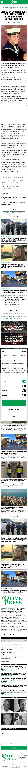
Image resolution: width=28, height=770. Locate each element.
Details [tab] (14, 355)
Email (3, 733)
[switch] (24, 386)
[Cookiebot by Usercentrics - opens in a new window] (20, 352)
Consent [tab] (5, 355)
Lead (18, 7)
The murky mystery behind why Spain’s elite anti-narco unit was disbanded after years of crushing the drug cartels (14, 239)
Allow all (14, 403)
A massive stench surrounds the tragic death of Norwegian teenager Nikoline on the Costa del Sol (13, 265)
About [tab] (23, 355)
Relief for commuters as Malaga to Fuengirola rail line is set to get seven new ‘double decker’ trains (14, 686)
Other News (23, 7)
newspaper (13, 212)
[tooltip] (6, 306)
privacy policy (23, 744)
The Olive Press (20, 212)
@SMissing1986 (6, 182)
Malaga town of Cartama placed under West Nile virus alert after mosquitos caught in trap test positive (13, 674)
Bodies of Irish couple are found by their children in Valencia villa (12, 507)
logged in (10, 314)
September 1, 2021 (7, 188)
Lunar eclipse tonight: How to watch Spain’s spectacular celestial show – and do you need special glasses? (13, 668)
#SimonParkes (15, 182)
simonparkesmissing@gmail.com (10, 171)
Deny (14, 416)
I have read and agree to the (15, 744)
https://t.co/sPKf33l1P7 (8, 184)
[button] (25, 640)
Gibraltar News (18, 202)
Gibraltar (13, 7)
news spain (6, 212)
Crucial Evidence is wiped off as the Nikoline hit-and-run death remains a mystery (14, 291)
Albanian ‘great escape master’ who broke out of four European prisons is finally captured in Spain (14, 481)
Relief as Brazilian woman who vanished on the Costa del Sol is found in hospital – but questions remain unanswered (13, 680)
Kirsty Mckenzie (15, 22)
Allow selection (14, 409)
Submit (14, 748)
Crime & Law (6, 7)
